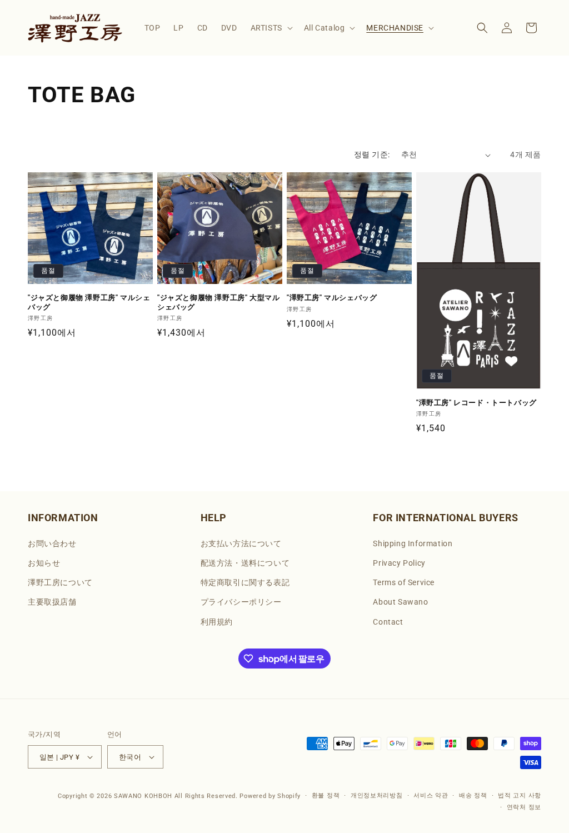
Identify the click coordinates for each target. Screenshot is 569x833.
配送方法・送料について (245, 562)
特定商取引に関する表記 (245, 582)
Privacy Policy (399, 562)
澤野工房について (60, 582)
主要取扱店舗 (52, 601)
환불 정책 (326, 795)
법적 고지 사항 (519, 795)
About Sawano (400, 601)
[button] (270, 27)
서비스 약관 (430, 795)
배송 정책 (473, 795)
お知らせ (44, 562)
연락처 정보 (524, 807)
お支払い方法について (241, 543)
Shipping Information (412, 543)
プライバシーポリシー (241, 601)
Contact (388, 621)
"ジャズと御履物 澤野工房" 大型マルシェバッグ (218, 302)
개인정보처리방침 (377, 795)
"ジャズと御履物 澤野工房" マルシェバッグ (89, 302)
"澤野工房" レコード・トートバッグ (476, 402)
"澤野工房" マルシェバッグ (332, 297)
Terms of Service (404, 582)
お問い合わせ (52, 543)
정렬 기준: (372, 154)
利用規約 (217, 621)
